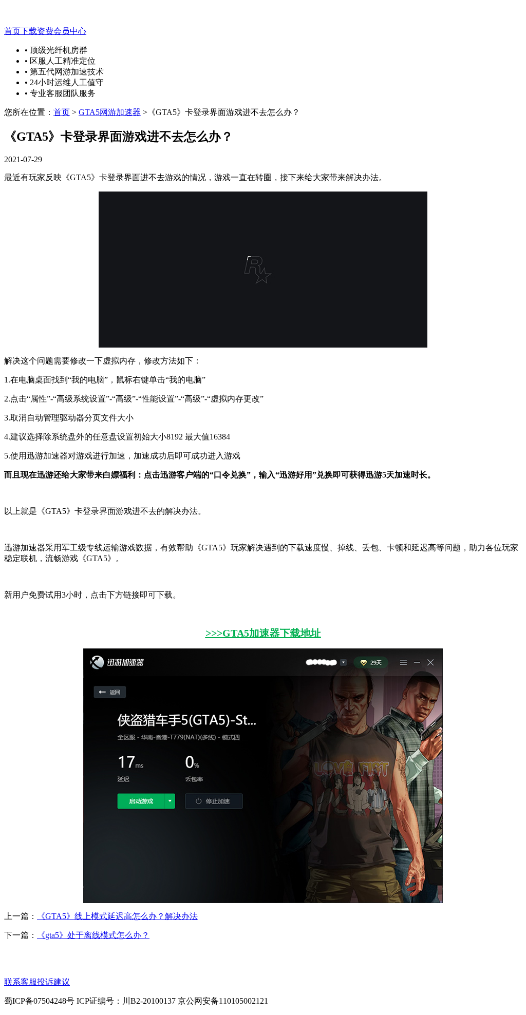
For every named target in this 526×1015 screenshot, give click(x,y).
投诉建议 (53, 982)
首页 (12, 31)
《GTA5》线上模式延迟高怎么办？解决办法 (117, 916)
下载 (29, 31)
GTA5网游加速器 (110, 112)
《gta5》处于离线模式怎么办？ (93, 935)
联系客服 (20, 982)
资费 (45, 31)
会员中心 (69, 31)
